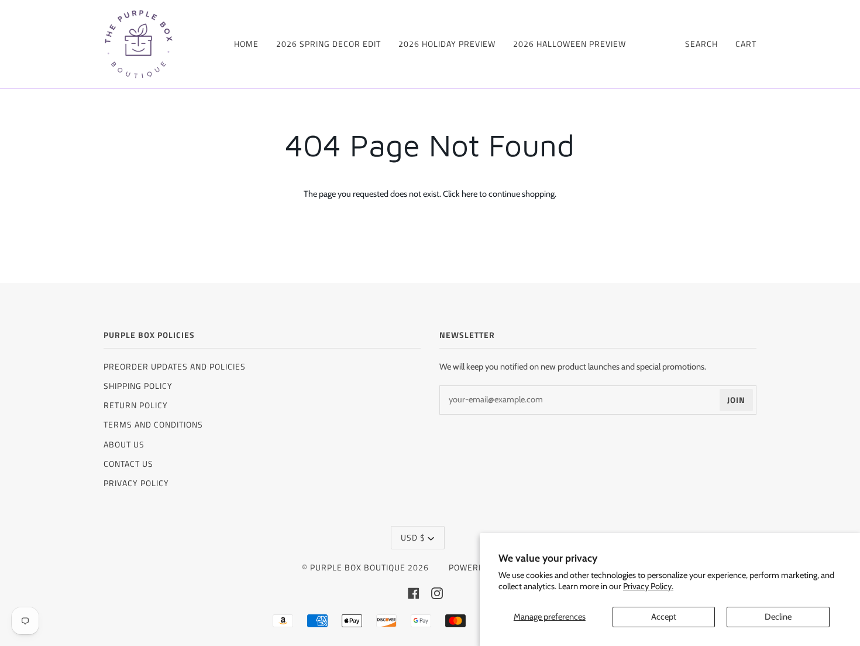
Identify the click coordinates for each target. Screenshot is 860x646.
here (469, 194)
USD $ (413, 537)
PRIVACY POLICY (136, 483)
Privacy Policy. (648, 586)
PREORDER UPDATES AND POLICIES (175, 366)
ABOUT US (124, 444)
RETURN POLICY (136, 405)
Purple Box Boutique (357, 567)
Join (736, 400)
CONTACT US (128, 463)
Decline (778, 616)
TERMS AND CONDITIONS (153, 424)
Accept (663, 616)
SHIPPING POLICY (138, 386)
